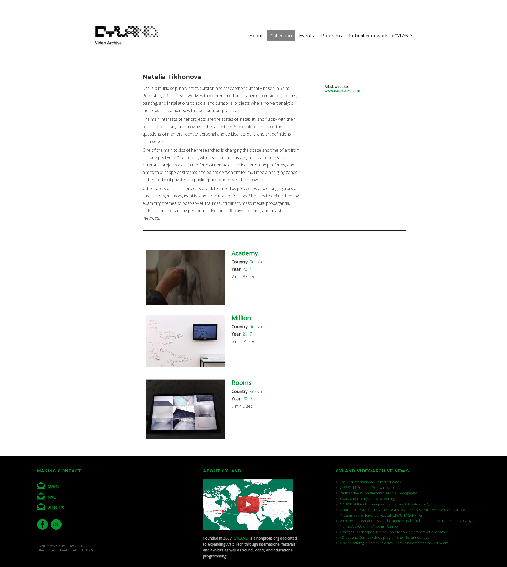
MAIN (53, 487)
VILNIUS (56, 508)
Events (306, 35)
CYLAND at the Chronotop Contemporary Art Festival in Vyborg (388, 504)
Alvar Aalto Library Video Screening (367, 498)
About (256, 35)
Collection (281, 35)
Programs (331, 35)
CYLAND (241, 538)
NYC (52, 497)
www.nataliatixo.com (342, 90)
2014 (247, 269)
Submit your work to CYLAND (380, 35)
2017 (247, 334)
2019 (247, 399)
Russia (256, 262)
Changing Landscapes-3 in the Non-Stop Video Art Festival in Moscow (393, 531)
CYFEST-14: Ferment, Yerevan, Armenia (370, 487)
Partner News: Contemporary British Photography (378, 493)
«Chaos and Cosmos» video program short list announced (385, 537)
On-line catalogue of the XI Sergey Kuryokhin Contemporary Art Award (394, 543)
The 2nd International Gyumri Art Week (370, 482)
